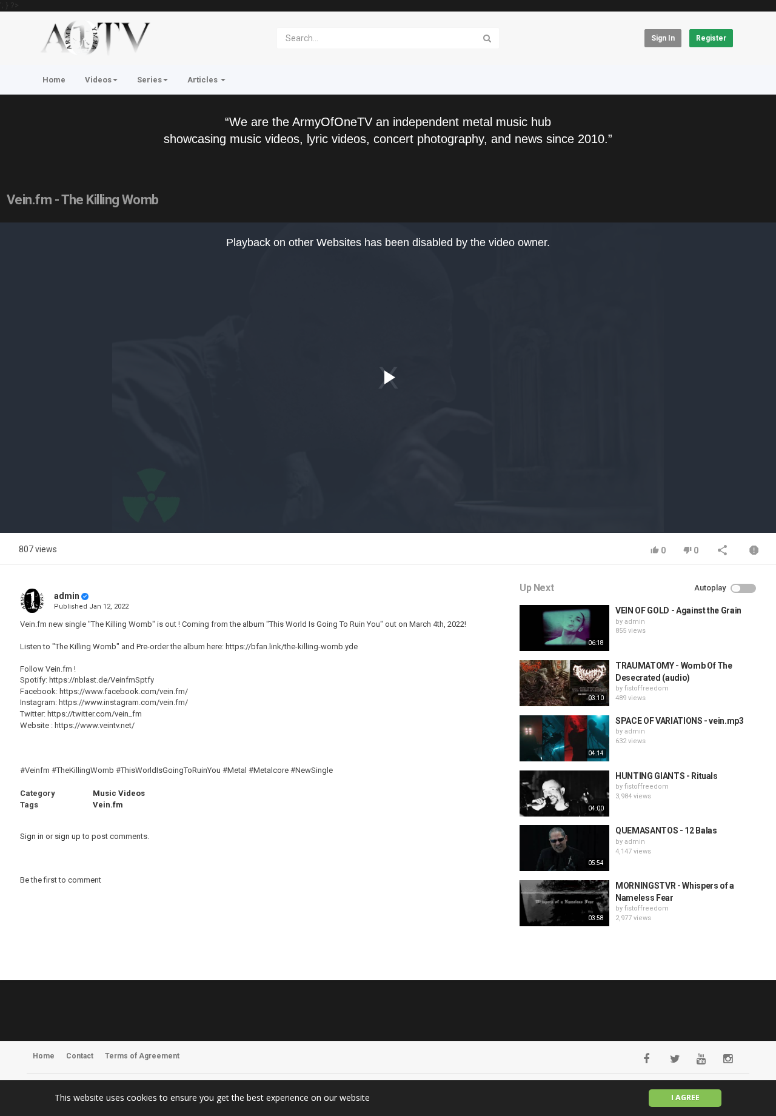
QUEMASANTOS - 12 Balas (666, 830)
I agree (685, 1097)
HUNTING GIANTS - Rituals (666, 776)
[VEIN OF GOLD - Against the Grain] (564, 628)
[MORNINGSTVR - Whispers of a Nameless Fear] (564, 903)
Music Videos (119, 793)
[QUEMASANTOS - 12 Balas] (564, 848)
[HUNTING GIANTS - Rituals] (564, 793)
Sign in (663, 38)
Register (711, 38)
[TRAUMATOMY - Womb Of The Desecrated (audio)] (564, 683)
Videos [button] (98, 79)
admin (66, 596)
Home (53, 79)
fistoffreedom (646, 688)
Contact (79, 1056)
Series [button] (149, 79)
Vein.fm (108, 804)
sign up (68, 836)
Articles (203, 79)
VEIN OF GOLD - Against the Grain (678, 610)
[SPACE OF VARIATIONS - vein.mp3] (564, 738)
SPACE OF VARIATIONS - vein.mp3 (679, 721)
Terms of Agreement (142, 1056)
